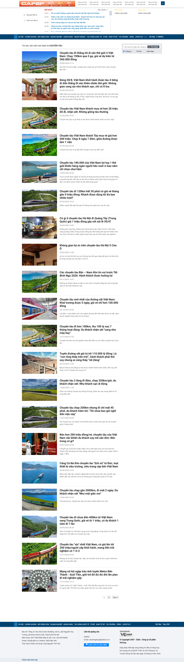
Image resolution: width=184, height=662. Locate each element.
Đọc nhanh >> (103, 10)
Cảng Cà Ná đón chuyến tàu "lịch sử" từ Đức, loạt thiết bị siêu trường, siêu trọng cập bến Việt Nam (89, 465)
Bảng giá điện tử (32, 15)
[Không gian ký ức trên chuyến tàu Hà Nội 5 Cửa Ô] (39, 255)
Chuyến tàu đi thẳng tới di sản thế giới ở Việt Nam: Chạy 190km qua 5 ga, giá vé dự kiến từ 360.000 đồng (87, 56)
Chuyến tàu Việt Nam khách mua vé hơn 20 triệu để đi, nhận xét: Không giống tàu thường (89, 110)
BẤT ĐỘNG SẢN (43, 37)
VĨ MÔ (105, 37)
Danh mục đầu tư (32, 20)
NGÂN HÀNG (68, 37)
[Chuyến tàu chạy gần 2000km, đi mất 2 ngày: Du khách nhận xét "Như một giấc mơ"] (39, 500)
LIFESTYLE (139, 37)
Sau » (115, 597)
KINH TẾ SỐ (113, 37)
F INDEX (160, 37)
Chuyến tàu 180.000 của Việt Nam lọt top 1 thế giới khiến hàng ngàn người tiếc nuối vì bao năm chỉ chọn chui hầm (88, 166)
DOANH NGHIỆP (56, 37)
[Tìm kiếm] (153, 46)
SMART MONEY (80, 37)
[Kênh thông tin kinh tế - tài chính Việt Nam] (47, 4)
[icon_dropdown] (163, 3)
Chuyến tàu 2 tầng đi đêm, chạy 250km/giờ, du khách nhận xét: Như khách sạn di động (88, 382)
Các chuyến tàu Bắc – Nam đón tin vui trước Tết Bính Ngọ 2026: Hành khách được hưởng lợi (88, 274)
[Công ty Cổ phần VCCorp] (141, 633)
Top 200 (166, 624)
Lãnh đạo (150, 51)
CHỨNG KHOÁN (30, 37)
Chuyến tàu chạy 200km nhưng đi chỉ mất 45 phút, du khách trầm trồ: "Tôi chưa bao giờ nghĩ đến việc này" (88, 411)
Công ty (128, 51)
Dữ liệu (152, 37)
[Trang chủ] (16, 37)
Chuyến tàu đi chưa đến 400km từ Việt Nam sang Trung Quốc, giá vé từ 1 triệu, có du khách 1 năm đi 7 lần (89, 520)
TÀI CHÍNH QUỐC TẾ (94, 37)
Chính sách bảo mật (29, 660)
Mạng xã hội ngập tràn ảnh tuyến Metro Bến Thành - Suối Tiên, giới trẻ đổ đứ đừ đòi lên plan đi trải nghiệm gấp (89, 574)
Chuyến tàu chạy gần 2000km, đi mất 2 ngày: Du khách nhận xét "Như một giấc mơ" (89, 492)
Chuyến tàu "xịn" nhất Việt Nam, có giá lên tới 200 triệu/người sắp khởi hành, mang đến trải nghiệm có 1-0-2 (87, 547)
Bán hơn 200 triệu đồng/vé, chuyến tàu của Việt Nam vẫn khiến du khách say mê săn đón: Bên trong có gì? (88, 438)
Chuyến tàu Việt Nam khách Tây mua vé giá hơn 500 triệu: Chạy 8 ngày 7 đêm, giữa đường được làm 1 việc (88, 139)
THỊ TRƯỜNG (123, 37)
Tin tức (139, 51)
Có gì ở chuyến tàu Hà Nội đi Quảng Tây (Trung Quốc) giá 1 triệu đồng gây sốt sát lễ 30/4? (88, 220)
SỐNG (131, 37)
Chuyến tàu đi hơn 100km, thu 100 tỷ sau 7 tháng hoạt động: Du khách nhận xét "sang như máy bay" (88, 330)
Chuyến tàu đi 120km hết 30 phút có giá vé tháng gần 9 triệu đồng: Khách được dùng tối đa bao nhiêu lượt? (89, 194)
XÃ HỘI (21, 37)
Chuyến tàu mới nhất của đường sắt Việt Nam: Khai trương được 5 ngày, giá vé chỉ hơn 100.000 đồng (89, 303)
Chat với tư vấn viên (97, 645)
